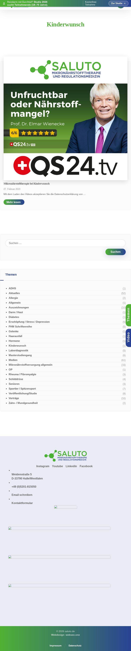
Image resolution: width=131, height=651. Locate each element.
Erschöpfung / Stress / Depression (29, 321)
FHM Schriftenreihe (20, 326)
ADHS (12, 288)
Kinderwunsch (17, 345)
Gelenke (13, 331)
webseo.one (73, 634)
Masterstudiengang (20, 355)
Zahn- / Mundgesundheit (23, 402)
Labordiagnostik (18, 350)
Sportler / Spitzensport (22, 388)
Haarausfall (15, 336)
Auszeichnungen (19, 307)
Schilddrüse (16, 379)
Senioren (14, 383)
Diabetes (14, 317)
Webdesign (57, 634)
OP (10, 369)
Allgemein (15, 302)
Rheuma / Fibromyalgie (22, 374)
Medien (13, 360)
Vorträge (14, 398)
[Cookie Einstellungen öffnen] (7, 646)
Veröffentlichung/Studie (23, 393)
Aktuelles (14, 293)
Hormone (14, 340)
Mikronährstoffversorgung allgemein (30, 364)
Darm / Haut (16, 312)
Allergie (13, 297)
